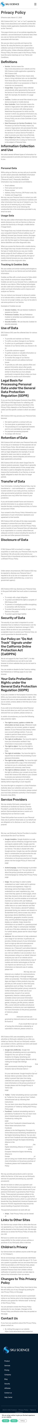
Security (7, 1384)
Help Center (8, 1397)
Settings (22, 1421)
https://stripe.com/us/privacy (17, 1216)
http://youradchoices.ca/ (19, 1149)
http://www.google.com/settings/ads (22, 1064)
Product (7, 1361)
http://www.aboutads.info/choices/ (20, 1144)
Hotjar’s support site (19, 934)
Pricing (6, 1370)
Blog (6, 1379)
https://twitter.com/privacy (23, 1109)
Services (7, 1366)
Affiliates (7, 1388)
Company (7, 1375)
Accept (6, 1421)
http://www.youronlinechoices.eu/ (21, 1156)
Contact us (8, 1393)
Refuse (14, 1421)
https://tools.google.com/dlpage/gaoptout (19, 1071)
